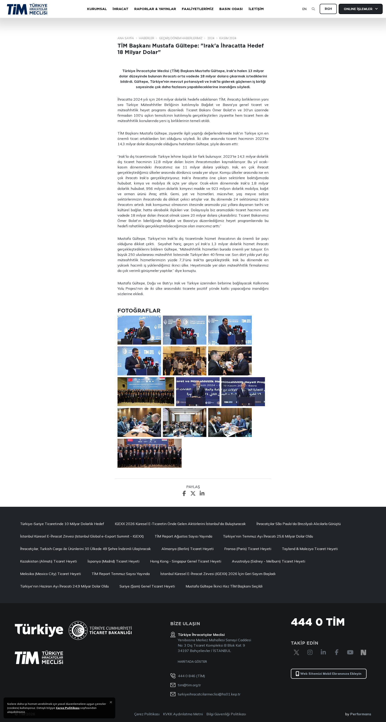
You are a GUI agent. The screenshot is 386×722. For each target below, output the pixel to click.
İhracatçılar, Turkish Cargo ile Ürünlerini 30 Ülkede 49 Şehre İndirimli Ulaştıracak (85, 548)
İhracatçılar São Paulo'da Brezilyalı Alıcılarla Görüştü (298, 523)
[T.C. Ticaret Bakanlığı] (100, 630)
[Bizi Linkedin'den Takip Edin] (323, 652)
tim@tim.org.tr (189, 685)
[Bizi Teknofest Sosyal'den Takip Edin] (363, 652)
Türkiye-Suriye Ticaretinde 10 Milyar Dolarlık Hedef (62, 523)
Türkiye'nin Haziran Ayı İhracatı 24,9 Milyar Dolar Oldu (64, 586)
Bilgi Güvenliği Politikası (226, 714)
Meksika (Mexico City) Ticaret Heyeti (50, 573)
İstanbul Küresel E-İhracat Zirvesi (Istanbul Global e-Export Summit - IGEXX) (82, 536)
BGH (328, 9)
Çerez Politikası (146, 714)
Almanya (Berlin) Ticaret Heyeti (188, 548)
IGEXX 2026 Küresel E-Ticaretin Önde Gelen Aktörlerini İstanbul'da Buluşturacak (180, 523)
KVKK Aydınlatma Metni (183, 714)
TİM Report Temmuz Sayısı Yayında (121, 573)
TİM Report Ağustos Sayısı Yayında (183, 536)
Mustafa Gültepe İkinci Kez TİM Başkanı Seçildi (224, 586)
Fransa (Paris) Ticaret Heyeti (247, 548)
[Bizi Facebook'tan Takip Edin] (336, 652)
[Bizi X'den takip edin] (296, 652)
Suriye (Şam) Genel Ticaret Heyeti (147, 586)
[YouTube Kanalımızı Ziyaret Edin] (350, 652)
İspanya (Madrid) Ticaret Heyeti (113, 561)
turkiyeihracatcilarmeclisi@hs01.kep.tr (209, 694)
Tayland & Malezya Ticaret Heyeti (310, 548)
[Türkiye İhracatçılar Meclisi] (39, 657)
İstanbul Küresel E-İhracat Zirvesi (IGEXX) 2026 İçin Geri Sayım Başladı (217, 573)
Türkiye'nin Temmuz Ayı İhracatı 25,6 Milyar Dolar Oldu (268, 536)
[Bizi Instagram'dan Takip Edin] (309, 652)
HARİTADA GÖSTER (192, 661)
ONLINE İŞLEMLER (358, 9)
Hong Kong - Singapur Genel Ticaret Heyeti (185, 561)
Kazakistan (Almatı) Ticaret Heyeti (48, 561)
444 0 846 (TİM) (191, 676)
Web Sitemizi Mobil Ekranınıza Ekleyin (330, 674)
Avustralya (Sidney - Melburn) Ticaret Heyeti (268, 561)
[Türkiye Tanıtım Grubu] (39, 630)
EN (304, 9)
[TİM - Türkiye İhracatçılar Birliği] (27, 8)
